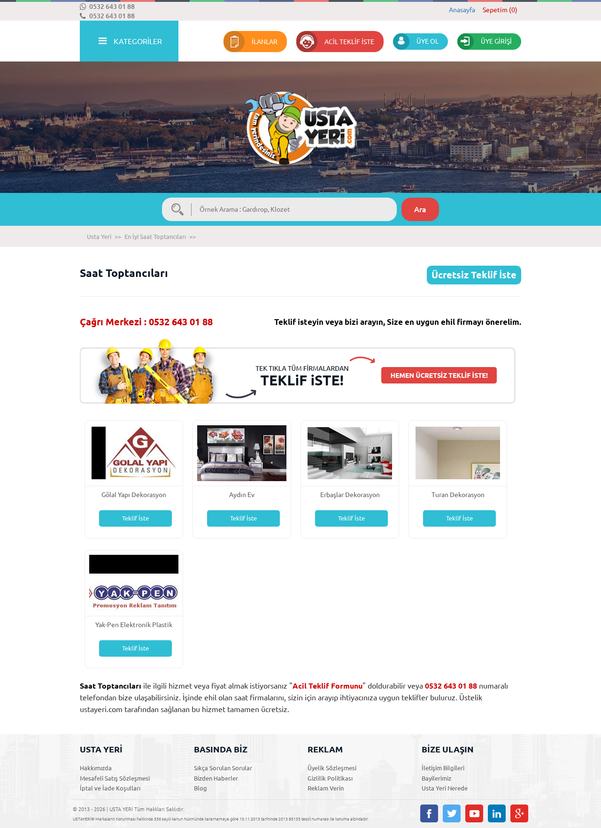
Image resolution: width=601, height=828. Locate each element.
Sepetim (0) (500, 10)
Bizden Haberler (216, 778)
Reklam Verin (326, 788)
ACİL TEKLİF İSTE (349, 42)
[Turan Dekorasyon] (458, 452)
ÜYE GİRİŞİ (496, 41)
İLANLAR (264, 42)
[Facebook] (429, 813)
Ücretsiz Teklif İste (473, 274)
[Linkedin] (497, 813)
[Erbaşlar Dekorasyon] (350, 452)
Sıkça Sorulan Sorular (223, 768)
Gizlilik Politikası (330, 778)
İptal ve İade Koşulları (110, 788)
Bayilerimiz (436, 778)
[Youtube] (474, 813)
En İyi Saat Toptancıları (155, 236)
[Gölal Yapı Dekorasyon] (134, 452)
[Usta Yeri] (300, 118)
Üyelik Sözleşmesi (332, 768)
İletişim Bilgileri (443, 768)
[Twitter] (452, 813)
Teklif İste (135, 518)
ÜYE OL (427, 41)
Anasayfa (462, 10)
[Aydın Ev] (241, 452)
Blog (200, 788)
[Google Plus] (519, 813)
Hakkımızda (96, 768)
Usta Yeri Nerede (445, 788)
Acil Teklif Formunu (327, 686)
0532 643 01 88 (112, 6)
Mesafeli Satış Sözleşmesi (115, 778)
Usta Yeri (99, 236)
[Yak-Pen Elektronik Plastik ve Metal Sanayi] (133, 582)
